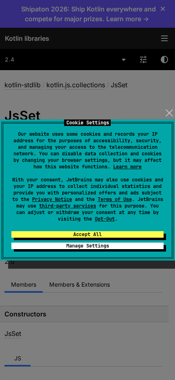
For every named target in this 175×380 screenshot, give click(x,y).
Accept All (87, 234)
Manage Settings (87, 246)
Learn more (127, 166)
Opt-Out (105, 219)
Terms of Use (115, 199)
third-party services (67, 206)
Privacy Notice (52, 199)
